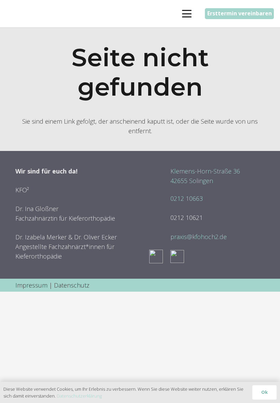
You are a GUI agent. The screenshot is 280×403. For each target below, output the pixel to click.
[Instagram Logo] (156, 256)
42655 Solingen (191, 181)
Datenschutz (71, 285)
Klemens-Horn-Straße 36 (205, 171)
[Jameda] (177, 256)
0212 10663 (186, 198)
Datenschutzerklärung (79, 396)
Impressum (31, 285)
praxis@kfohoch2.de (198, 237)
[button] (186, 13)
